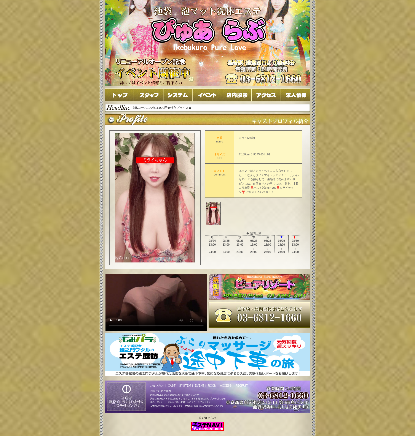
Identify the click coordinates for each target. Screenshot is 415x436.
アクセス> (266, 94)
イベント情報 (207, 94)
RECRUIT (241, 385)
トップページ (119, 94)
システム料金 (178, 94)
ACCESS (226, 385)
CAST (172, 385)
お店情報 (236, 94)
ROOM (212, 385)
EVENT (199, 385)
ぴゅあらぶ (157, 385)
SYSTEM (185, 385)
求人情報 (295, 94)
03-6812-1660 (259, 315)
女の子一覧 (148, 94)
